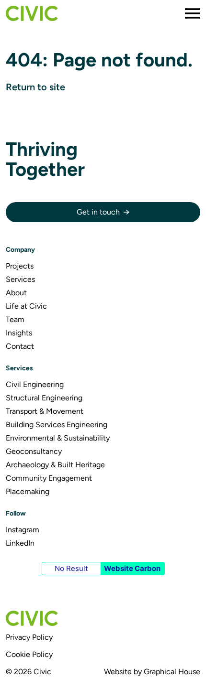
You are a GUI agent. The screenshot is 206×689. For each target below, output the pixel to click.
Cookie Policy (29, 654)
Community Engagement (49, 478)
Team (15, 319)
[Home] (31, 13)
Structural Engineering (44, 397)
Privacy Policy (29, 637)
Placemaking (27, 491)
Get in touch (98, 211)
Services (20, 279)
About (16, 292)
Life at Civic (26, 306)
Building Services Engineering (56, 424)
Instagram (22, 529)
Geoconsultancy (34, 451)
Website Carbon (132, 568)
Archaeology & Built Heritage (55, 464)
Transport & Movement (44, 411)
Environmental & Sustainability (58, 437)
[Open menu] (192, 13)
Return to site (35, 87)
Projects (20, 265)
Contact (20, 346)
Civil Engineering (35, 384)
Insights (19, 332)
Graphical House (172, 671)
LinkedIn (20, 543)
